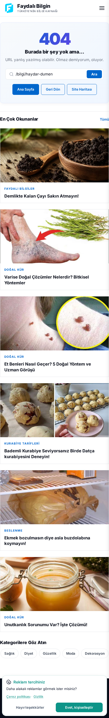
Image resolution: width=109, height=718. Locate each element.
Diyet (28, 653)
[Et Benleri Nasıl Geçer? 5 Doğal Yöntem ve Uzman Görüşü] (54, 323)
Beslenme (13, 530)
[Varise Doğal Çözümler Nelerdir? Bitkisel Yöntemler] (54, 236)
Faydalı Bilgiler (19, 188)
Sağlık (9, 653)
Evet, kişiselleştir (79, 707)
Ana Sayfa (25, 89)
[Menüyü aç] (102, 8)
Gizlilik (38, 697)
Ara (94, 74)
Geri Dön (53, 89)
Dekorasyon (95, 653)
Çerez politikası (18, 697)
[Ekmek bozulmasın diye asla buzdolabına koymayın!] (54, 497)
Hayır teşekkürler (30, 707)
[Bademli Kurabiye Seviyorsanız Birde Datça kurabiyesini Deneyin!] (54, 410)
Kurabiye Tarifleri (22, 443)
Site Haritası (82, 89)
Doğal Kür (14, 269)
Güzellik (50, 653)
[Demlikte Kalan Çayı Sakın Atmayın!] (54, 155)
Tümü (104, 119)
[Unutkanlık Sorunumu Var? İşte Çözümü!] (54, 584)
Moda (70, 653)
